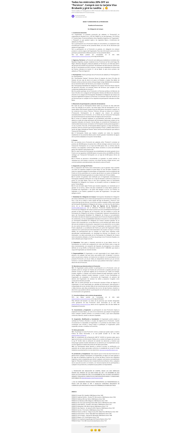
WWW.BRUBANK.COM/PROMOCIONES (92, 378)
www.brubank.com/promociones (81, 56)
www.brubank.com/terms (79, 335)
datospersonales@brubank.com (109, 350)
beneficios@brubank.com (79, 208)
